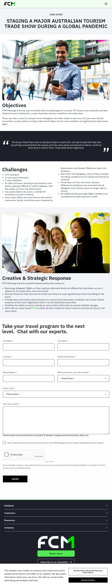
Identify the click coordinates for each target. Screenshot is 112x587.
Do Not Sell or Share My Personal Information (88, 571)
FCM (34, 308)
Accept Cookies (88, 580)
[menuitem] (56, 505)
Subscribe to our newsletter (54, 562)
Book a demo (56, 553)
